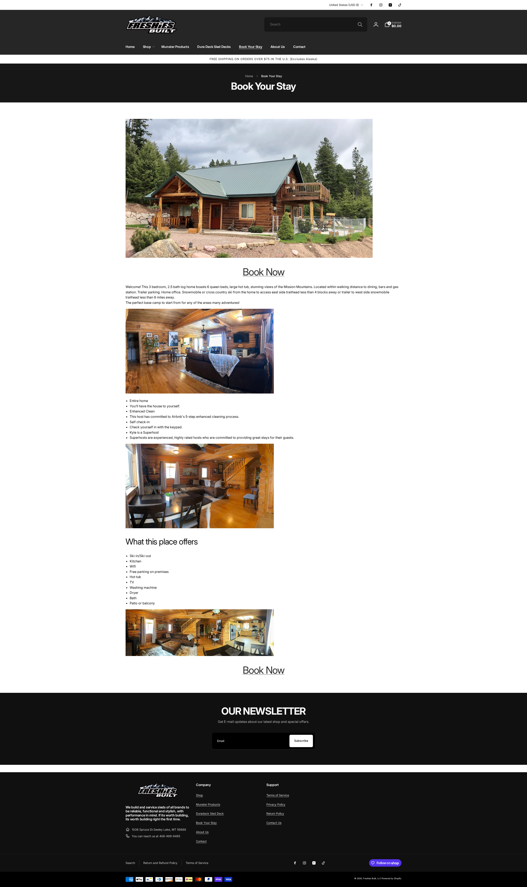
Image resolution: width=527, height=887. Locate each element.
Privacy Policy (275, 804)
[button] (393, 24)
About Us (202, 832)
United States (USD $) (344, 5)
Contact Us (273, 822)
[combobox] (315, 24)
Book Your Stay (206, 822)
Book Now (263, 272)
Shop (199, 795)
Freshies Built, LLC (372, 878)
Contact (201, 841)
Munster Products (208, 804)
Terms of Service (277, 795)
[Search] (360, 24)
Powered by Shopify (391, 878)
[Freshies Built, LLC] (157, 796)
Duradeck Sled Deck (210, 813)
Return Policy (275, 813)
